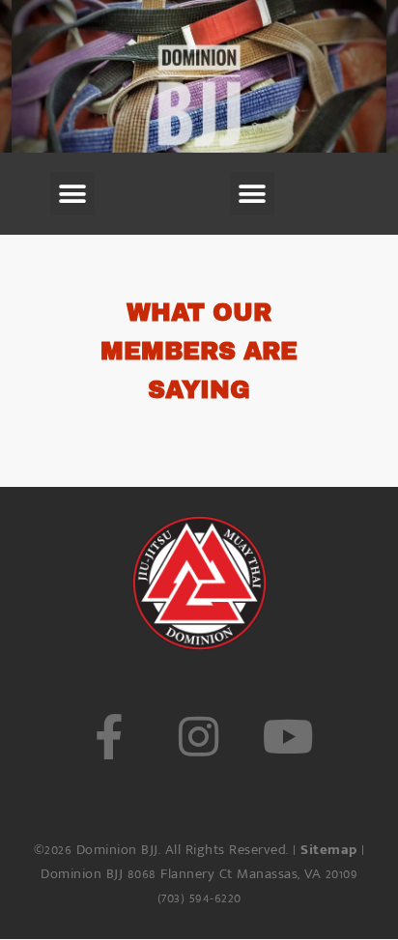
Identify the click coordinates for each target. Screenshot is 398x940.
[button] (72, 193)
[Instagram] (198, 736)
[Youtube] (289, 736)
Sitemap (328, 850)
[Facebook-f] (108, 736)
